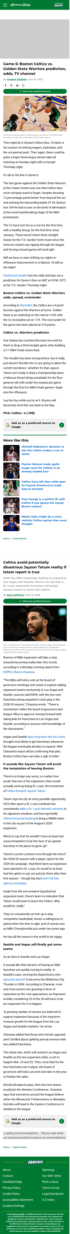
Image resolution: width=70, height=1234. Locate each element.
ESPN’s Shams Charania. (19, 672)
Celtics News (19, 538)
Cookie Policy (11, 1193)
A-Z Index (48, 1199)
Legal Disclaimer (53, 1193)
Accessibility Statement (18, 1199)
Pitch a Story (50, 1181)
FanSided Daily (12, 1181)
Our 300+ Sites (51, 1175)
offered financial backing (19, 818)
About (6, 1169)
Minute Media (19, 1214)
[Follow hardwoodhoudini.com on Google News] (61, 425)
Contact (8, 1175)
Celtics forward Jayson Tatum (26, 791)
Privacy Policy (11, 1187)
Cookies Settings (13, 1205)
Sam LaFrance (15, 595)
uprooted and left (14, 979)
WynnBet (26, 305)
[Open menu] (5, 5)
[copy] (23, 85)
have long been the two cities (46, 736)
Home (6, 538)
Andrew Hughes (17, 79)
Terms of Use (50, 1187)
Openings (48, 1169)
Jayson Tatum (20, 1147)
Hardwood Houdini (15, 275)
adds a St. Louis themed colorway (41, 808)
